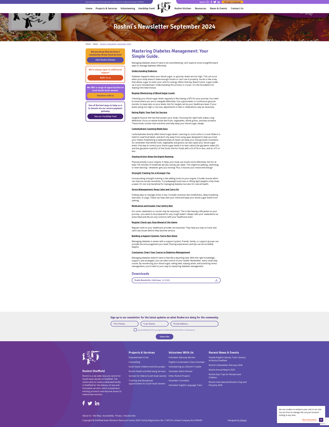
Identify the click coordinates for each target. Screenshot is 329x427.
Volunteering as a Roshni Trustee (185, 366)
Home (89, 8)
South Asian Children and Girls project (147, 366)
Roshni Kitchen (182, 8)
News (95, 44)
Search (203, 2)
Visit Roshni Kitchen (105, 59)
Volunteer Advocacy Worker (182, 357)
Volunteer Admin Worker (181, 371)
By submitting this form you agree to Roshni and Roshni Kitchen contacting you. (166, 330)
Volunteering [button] (128, 8)
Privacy (118, 415)
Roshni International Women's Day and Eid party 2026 (227, 384)
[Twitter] (214, 2)
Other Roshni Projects (179, 375)
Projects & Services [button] (106, 8)
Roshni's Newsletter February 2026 (226, 365)
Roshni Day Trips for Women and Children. (225, 376)
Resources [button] (200, 8)
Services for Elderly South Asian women (148, 375)
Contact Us (237, 8)
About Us (86, 415)
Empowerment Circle (139, 357)
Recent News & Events (224, 352)
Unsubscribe (129, 415)
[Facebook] (211, 2)
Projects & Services (142, 352)
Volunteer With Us (181, 352)
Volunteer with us (105, 95)
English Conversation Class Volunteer (187, 362)
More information (309, 420)
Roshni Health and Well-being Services (147, 371)
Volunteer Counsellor (179, 380)
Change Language (232, 2)
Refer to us (105, 77)
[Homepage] (164, 7)
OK (321, 420)
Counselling (134, 362)
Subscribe (164, 336)
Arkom (243, 420)
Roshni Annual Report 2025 (222, 369)
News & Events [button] (218, 8)
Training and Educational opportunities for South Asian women (147, 382)
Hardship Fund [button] (146, 8)
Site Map (97, 415)
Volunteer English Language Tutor (185, 385)
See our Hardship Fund (105, 116)
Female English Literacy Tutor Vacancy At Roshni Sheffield (227, 359)
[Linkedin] (219, 2)
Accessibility (108, 415)
